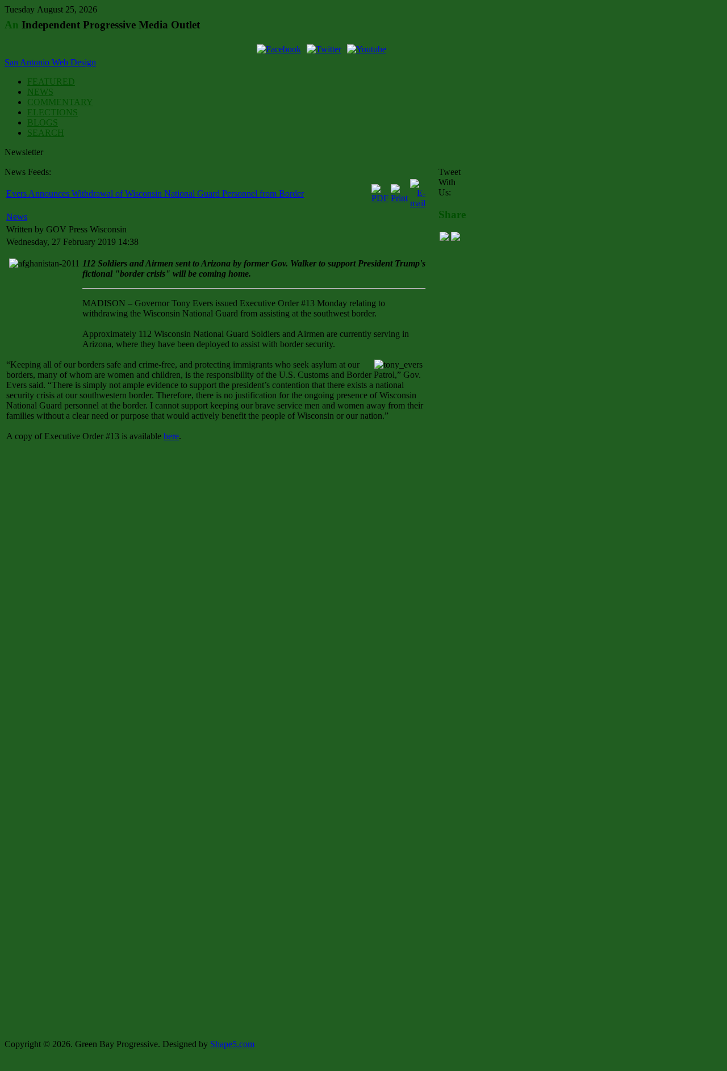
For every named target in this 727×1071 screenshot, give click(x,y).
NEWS (40, 92)
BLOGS (42, 122)
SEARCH (45, 132)
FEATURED (51, 81)
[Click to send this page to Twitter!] (455, 238)
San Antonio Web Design (50, 62)
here (171, 436)
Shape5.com (232, 1044)
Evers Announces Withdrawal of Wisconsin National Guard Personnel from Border (155, 193)
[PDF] (379, 198)
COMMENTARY (60, 102)
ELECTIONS (52, 112)
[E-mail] (417, 203)
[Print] (399, 198)
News (16, 217)
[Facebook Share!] (444, 238)
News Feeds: (28, 172)
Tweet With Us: (449, 182)
